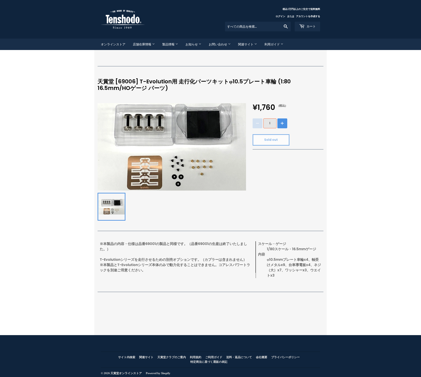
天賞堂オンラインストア (126, 373)
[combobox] (258, 26)
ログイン (280, 16)
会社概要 (261, 357)
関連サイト (246, 44)
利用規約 (195, 357)
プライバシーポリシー (285, 357)
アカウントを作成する (308, 16)
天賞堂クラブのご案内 (171, 357)
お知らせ (192, 44)
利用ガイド (272, 44)
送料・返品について (239, 357)
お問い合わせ (218, 44)
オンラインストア (113, 44)
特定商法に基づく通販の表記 (208, 361)
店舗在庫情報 (142, 44)
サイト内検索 (126, 357)
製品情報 (168, 44)
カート (311, 26)
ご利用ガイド (213, 357)
